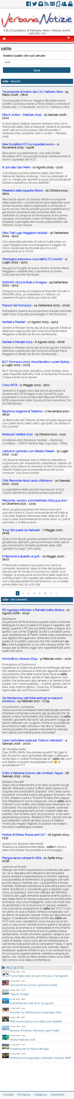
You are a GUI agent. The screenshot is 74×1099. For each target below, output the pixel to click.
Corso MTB (9, 385)
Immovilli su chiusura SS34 (19, 658)
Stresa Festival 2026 (22, 1039)
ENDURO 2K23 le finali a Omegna (24, 282)
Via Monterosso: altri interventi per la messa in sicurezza (32, 699)
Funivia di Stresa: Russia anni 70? (23, 834)
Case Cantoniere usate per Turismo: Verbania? (32, 740)
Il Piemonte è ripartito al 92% (21, 556)
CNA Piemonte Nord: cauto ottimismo (27, 480)
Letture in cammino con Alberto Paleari (28, 451)
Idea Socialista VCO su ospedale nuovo (28, 144)
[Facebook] (28, 5)
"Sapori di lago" (19, 994)
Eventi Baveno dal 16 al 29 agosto (32, 1003)
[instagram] (41, 5)
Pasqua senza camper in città (21, 858)
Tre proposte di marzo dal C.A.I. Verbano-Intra (32, 91)
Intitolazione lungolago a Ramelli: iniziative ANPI (40, 1058)
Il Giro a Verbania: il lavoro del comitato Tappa (32, 773)
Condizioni (57, 1094)
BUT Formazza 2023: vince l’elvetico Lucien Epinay (35, 362)
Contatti (8, 1094)
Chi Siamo (23, 1094)
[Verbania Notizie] (37, 27)
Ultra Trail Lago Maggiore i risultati (24, 233)
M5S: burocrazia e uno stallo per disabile (36, 1021)
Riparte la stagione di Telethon (22, 411)
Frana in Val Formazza (16, 305)
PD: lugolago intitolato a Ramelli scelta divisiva (33, 610)
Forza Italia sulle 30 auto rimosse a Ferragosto (39, 976)
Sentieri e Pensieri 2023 (17, 342)
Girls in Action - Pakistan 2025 (21, 114)
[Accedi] (70, 5)
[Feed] (46, 5)
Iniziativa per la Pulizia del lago (29, 1048)
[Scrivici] (53, 5)
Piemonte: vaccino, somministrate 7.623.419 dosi (34, 500)
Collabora (40, 1094)
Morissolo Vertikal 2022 (17, 434)
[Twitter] (35, 5)
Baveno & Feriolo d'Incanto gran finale (34, 1030)
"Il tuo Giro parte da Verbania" (21, 530)
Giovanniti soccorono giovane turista (33, 985)
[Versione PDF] (58, 5)
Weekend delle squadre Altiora (22, 190)
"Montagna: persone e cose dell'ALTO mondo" (32, 259)
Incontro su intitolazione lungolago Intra (35, 1012)
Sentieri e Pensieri (13, 322)
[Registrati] (64, 5)
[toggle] (68, 40)
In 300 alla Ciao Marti (16, 167)
